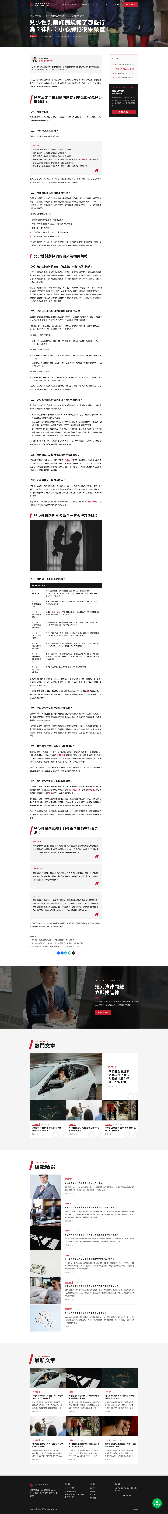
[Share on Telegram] (65, 953)
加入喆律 (95, 4)
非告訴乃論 (76, 790)
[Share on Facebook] (58, 953)
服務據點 (92, 1491)
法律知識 (104, 4)
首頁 (31, 16)
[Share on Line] (69, 953)
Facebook (135, 1509)
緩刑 (87, 691)
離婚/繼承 (68, 1282)
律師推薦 (68, 1179)
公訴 (50, 793)
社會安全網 (92, 502)
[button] (130, 4)
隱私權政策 (93, 1498)
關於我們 (92, 1488)
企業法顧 (66, 4)
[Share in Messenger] (62, 953)
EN (118, 4)
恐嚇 (58, 612)
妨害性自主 (61, 755)
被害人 (93, 790)
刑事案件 (33, 36)
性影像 (84, 159)
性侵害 (67, 460)
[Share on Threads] (73, 953)
